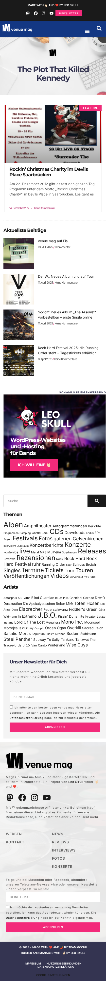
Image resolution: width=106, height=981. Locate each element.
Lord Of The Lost (29, 622)
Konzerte (78, 544)
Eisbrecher (30, 609)
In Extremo (27, 616)
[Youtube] (51, 13)
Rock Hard (74, 558)
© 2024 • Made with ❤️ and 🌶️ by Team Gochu (53, 947)
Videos (59, 575)
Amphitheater (38, 525)
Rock (59, 559)
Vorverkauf (76, 577)
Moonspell (92, 622)
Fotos (46, 538)
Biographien (10, 533)
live (24, 551)
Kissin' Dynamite (71, 616)
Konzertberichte (47, 545)
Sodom (73, 633)
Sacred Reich (92, 628)
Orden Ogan (55, 628)
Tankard (67, 639)
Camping (25, 533)
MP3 (43, 552)
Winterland (56, 645)
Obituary (28, 628)
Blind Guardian (42, 598)
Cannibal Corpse (82, 598)
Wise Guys (77, 644)
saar (68, 564)
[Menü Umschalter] (87, 31)
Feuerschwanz (55, 609)
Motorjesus (12, 628)
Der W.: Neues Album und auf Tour (66, 276)
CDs (57, 531)
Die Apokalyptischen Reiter (44, 604)
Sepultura (38, 634)
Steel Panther (17, 639)
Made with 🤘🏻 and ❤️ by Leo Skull (53, 5)
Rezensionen (36, 558)
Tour (69, 570)
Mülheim (54, 552)
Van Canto (39, 645)
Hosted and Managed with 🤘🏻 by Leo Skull (53, 953)
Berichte (94, 526)
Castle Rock (40, 533)
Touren (84, 570)
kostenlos (10, 552)
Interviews (9, 545)
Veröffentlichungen (26, 576)
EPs (97, 533)
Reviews (9, 559)
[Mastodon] (28, 13)
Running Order (53, 564)
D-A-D (100, 598)
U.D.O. (26, 645)
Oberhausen (69, 552)
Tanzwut (82, 640)
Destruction (12, 604)
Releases (92, 551)
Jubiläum (23, 545)
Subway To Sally (46, 640)
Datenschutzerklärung (26, 717)
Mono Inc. (72, 622)
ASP (20, 598)
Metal (35, 552)
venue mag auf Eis (53, 241)
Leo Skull (75, 782)
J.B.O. (47, 615)
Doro (15, 609)
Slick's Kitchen (56, 634)
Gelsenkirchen (88, 538)
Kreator (90, 616)
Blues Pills (62, 598)
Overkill (74, 627)
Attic (27, 598)
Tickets (54, 570)
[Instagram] (44, 13)
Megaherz (53, 622)
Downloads (75, 532)
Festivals (25, 538)
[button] (99, 28)
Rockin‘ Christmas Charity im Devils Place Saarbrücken (48, 171)
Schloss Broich (84, 564)
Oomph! (39, 628)
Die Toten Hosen (82, 603)
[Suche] (97, 501)
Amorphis (10, 598)
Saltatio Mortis (17, 633)
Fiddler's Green (83, 609)
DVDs (90, 533)
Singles (11, 570)
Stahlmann (88, 634)
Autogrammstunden (70, 526)
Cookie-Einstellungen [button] (53, 975)
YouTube (89, 577)
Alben (13, 524)
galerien (62, 539)
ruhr (36, 564)
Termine (32, 570)
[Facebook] (36, 13)
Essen (7, 539)
